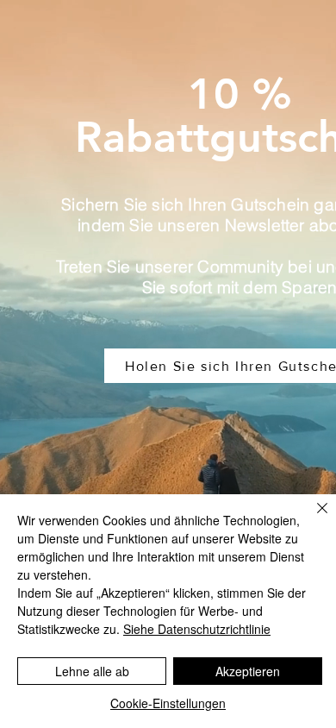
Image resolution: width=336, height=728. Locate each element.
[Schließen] (312, 518)
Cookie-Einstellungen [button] (168, 703)
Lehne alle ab (92, 671)
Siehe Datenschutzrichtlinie (197, 628)
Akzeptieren (247, 671)
